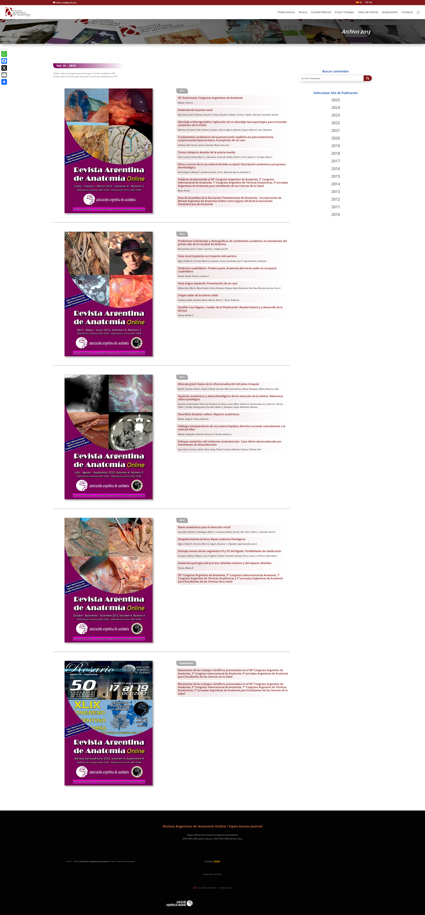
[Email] (4, 74)
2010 (335, 214)
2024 (335, 107)
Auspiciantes (390, 12)
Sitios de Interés (368, 12)
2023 (335, 115)
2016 (335, 168)
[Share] (4, 81)
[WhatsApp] (4, 53)
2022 (335, 122)
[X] (4, 67)
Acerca (303, 12)
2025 (335, 99)
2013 (335, 191)
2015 (335, 176)
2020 (335, 138)
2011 (335, 206)
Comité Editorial (321, 12)
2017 (335, 161)
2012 (335, 199)
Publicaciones (286, 12)
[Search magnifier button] (368, 78)
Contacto (407, 12)
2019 (335, 145)
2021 (335, 130)
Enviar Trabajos (344, 12)
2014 (335, 184)
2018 (335, 153)
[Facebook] (4, 60)
